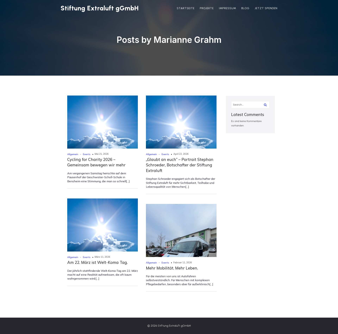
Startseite (186, 8)
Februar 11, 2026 (182, 262)
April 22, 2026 (181, 153)
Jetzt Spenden (266, 8)
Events (86, 154)
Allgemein (72, 154)
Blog (245, 8)
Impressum (227, 8)
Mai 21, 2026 (102, 153)
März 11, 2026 (102, 256)
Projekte (207, 8)
